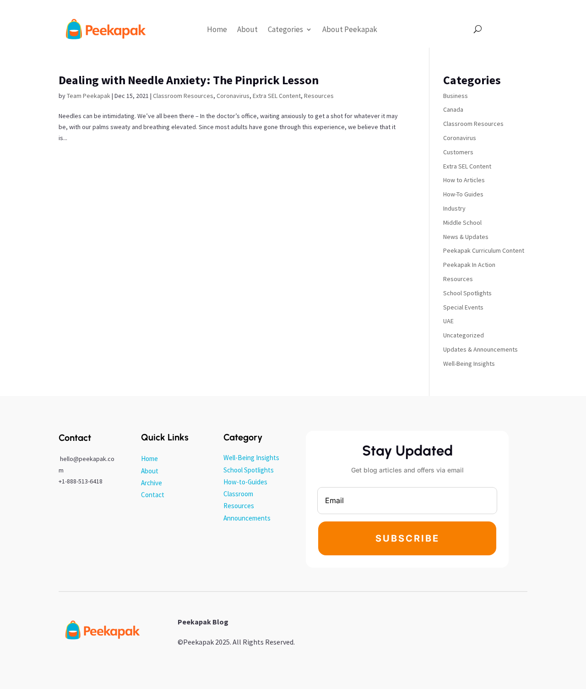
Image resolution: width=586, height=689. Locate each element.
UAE (448, 321)
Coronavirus (233, 96)
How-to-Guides (245, 481)
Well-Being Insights (469, 363)
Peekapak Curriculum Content (483, 250)
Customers (458, 152)
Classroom (238, 493)
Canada (453, 109)
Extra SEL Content (277, 96)
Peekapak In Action (469, 264)
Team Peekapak (88, 96)
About (247, 29)
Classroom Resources (183, 96)
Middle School (462, 222)
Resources (319, 96)
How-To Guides (463, 194)
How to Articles (464, 180)
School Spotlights (467, 293)
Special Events (463, 307)
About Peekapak (349, 29)
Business (455, 96)
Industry (454, 208)
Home (217, 29)
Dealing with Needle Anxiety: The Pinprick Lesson (189, 79)
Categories (285, 29)
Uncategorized (463, 335)
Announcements (247, 518)
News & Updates (465, 237)
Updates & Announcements (480, 349)
